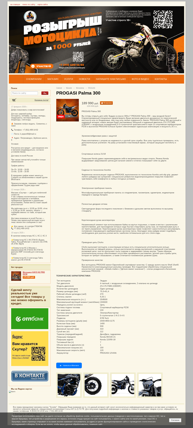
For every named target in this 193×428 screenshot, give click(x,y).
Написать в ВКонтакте (71, 365)
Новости (84, 79)
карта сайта (43, 4)
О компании (34, 79)
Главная (59, 88)
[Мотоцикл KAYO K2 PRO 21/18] (16, 280)
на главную (15, 4)
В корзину (108, 103)
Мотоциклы (80, 88)
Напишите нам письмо (111, 79)
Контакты (161, 79)
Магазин (52, 79)
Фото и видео (140, 79)
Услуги (68, 79)
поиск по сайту (28, 4)
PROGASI (91, 88)
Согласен (175, 420)
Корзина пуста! (41, 100)
